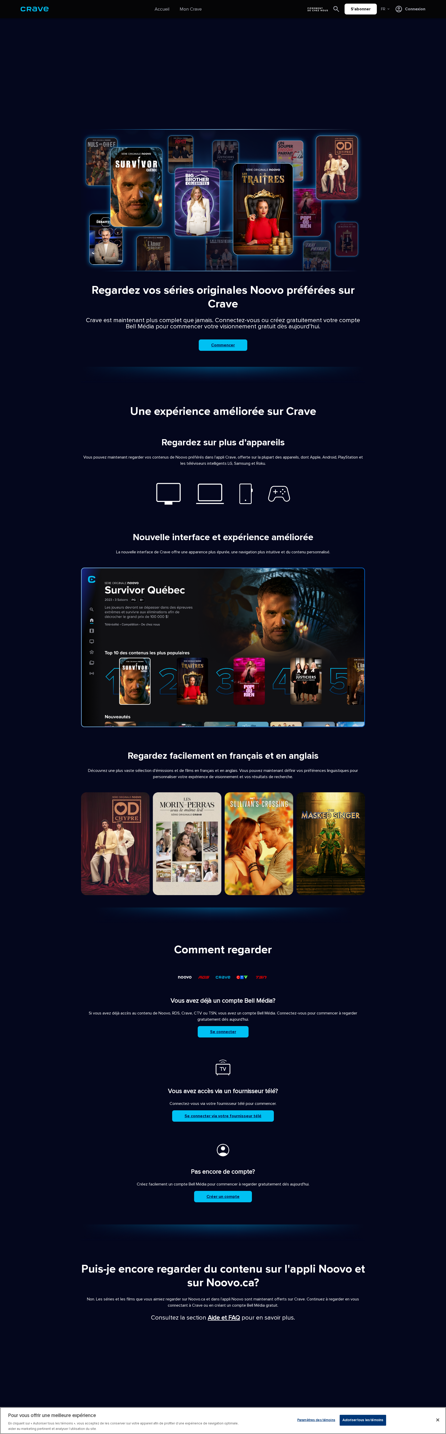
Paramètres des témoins (316, 1420)
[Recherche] (336, 9)
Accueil (162, 9)
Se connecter (223, 1031)
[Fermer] (437, 1420)
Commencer (223, 345)
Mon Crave (191, 9)
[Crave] (35, 9)
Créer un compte (223, 1196)
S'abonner (361, 9)
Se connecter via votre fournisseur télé (223, 1116)
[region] (223, 1420)
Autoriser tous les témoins (363, 1420)
